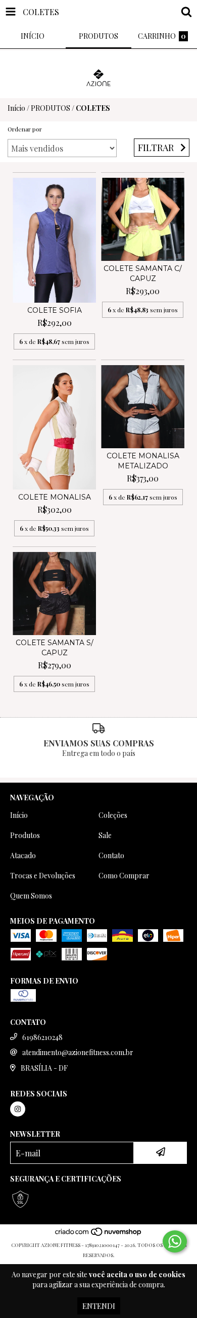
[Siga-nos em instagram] (17, 1109)
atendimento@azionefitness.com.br (77, 1052)
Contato (111, 855)
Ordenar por (25, 129)
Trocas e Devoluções (42, 875)
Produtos (25, 835)
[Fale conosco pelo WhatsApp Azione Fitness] (175, 1241)
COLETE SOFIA (54, 310)
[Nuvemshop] (99, 1234)
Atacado (23, 855)
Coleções (112, 815)
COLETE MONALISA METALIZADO (143, 460)
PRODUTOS (50, 108)
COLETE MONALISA (54, 497)
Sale (105, 835)
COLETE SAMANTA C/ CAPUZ (143, 273)
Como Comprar (124, 875)
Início (16, 108)
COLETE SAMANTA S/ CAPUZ (54, 647)
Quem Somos (31, 895)
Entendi (98, 1306)
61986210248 (42, 1037)
